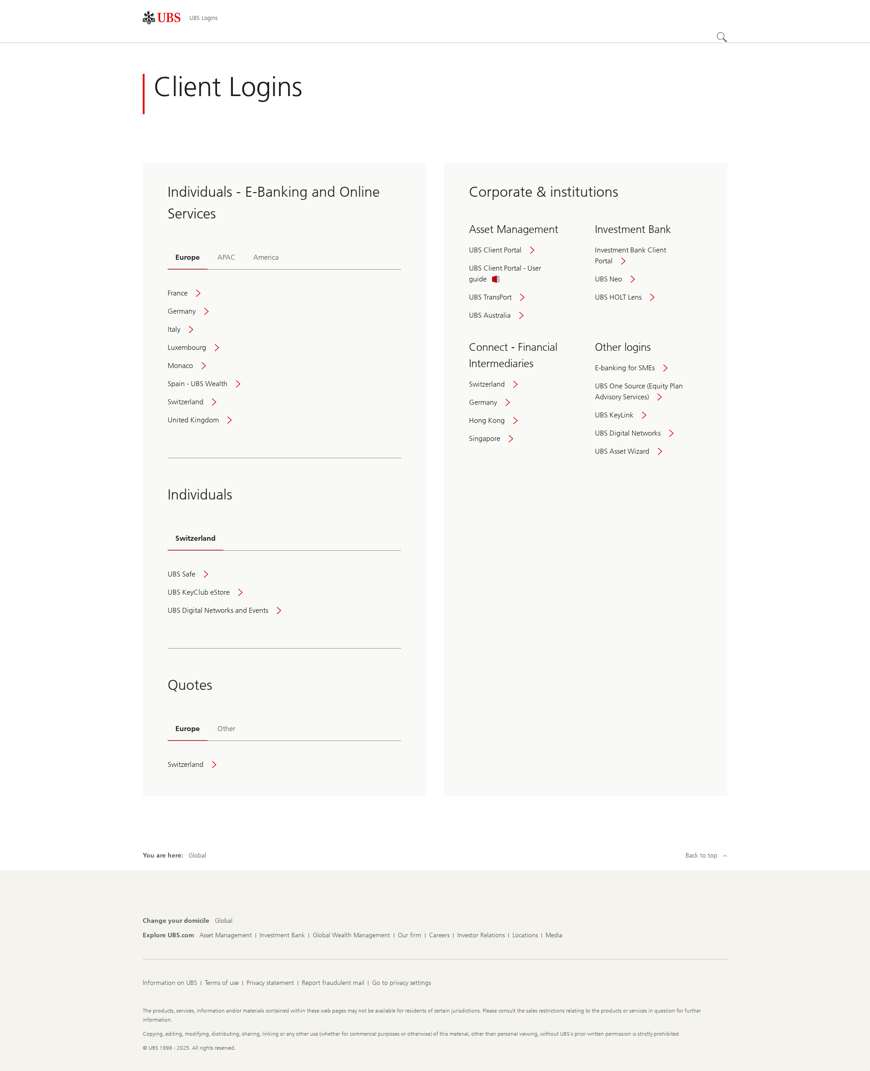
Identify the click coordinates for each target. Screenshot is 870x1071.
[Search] (721, 37)
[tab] (188, 258)
